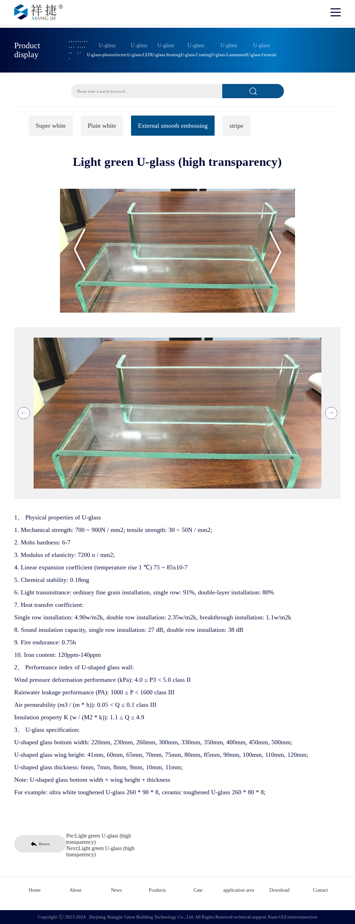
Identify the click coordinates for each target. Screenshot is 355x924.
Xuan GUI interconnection (292, 916)
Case (197, 890)
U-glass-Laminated (228, 54)
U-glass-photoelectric (107, 54)
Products (157, 890)
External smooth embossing (173, 125)
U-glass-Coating (196, 54)
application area (238, 890)
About (75, 890)
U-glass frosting (166, 54)
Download (279, 890)
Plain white (102, 125)
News (116, 890)
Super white (51, 125)
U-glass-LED (139, 54)
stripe (236, 125)
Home (35, 890)
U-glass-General (261, 54)
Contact (320, 890)
